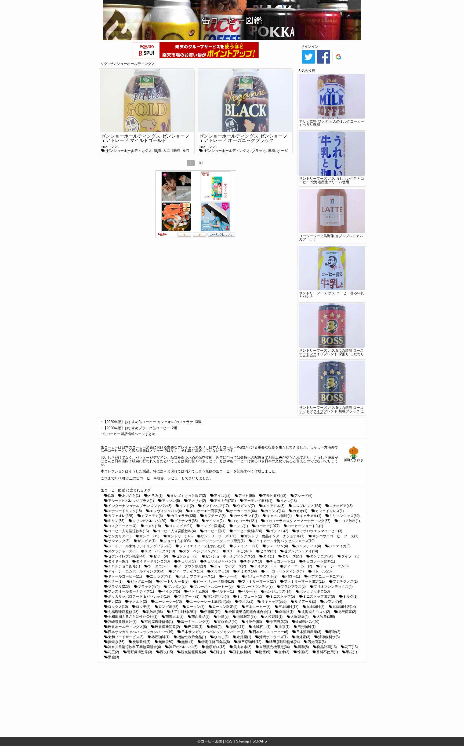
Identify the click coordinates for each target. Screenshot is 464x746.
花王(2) (113, 652)
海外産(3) (303, 637)
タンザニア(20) (321, 556)
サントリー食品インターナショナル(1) (274, 536)
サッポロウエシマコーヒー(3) (319, 531)
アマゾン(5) (171, 501)
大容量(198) (326, 617)
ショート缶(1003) (177, 541)
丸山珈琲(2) (315, 607)
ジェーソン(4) (277, 546)
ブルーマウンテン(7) (257, 587)
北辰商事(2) (347, 612)
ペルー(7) (249, 591)
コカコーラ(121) (244, 521)
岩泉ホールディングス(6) (127, 627)
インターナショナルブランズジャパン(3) (139, 506)
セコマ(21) (268, 551)
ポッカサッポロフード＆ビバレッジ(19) (139, 596)
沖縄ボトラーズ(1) (273, 637)
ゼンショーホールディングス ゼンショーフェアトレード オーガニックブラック (243, 138)
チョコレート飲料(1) (319, 561)
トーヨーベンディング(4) (284, 571)
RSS (229, 741)
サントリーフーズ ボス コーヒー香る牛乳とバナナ (331, 295)
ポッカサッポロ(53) (314, 591)
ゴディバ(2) (279, 531)
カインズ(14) (275, 511)
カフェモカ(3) (152, 516)
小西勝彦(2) (279, 622)
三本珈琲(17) (288, 607)
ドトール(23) (322, 571)
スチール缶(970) (239, 551)
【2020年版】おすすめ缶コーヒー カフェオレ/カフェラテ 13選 (152, 422)
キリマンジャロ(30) (344, 516)
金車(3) (283, 652)
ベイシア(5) (171, 591)
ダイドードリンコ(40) (153, 561)
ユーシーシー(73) (168, 602)
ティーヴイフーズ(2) (230, 566)
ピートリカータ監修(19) (215, 581)
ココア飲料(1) (349, 521)
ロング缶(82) (168, 607)
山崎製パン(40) (307, 622)
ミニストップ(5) (282, 596)
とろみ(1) (155, 496)
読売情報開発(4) (193, 652)
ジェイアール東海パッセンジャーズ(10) (283, 541)
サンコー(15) (149, 536)
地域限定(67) (246, 617)
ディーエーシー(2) (298, 566)
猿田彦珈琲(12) (249, 642)
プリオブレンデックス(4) (333, 587)
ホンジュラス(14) (277, 591)
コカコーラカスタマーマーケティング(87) (297, 521)
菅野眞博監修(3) (139, 652)
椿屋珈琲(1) (160, 637)
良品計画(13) (327, 647)
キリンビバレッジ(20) (149, 521)
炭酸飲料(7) (141, 642)
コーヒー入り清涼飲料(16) (128, 531)
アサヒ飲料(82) (274, 496)
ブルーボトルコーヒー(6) (213, 587)
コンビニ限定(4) (212, 526)
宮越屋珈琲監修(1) (158, 622)
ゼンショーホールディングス (132, 64)
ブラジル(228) (119, 587)
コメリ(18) (152, 526)
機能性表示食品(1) (191, 637)
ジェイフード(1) (245, 546)
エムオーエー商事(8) (206, 511)
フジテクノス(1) (345, 581)
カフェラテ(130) (183, 516)
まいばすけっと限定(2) (188, 496)
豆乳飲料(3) (242, 652)
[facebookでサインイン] (323, 63)
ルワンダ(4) (333, 602)
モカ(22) (114, 602)
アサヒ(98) (246, 496)
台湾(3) (223, 617)
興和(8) (303, 647)
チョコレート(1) (282, 561)
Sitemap (242, 741)
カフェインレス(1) (329, 511)
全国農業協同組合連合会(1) (250, 612)
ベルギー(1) (225, 591)
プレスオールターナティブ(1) (131, 591)
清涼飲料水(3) (329, 637)
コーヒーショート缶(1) (305, 526)
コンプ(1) (240, 526)
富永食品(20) (227, 622)
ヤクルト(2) (138, 602)
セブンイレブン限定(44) (126, 556)
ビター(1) (115, 581)
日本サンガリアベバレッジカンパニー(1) (213, 632)
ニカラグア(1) (160, 576)
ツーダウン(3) (158, 566)
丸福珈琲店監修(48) (123, 612)
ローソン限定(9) (224, 607)
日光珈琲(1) (307, 627)
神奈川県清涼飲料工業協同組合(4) (134, 647)
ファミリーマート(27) (259, 581)
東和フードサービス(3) (125, 637)
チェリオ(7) (187, 561)
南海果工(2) (174, 617)
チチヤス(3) (253, 561)
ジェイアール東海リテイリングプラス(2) (139, 546)
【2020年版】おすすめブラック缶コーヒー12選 (140, 428)
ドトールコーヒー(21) (125, 576)
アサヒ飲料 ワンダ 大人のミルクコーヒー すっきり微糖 (331, 123)
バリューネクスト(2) (261, 576)
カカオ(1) (300, 511)
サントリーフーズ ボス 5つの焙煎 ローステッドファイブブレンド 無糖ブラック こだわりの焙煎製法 (331, 411)
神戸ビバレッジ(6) (183, 647)
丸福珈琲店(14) (344, 607)
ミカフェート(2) (249, 596)
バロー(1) (292, 576)
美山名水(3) (242, 647)
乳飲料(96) (154, 612)
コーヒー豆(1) (214, 531)
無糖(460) (165, 642)
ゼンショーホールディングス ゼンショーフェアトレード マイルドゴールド (145, 138)
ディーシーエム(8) (334, 566)
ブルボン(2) (177, 587)
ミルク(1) (350, 596)
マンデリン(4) (218, 596)
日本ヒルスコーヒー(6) (270, 632)
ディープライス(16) (187, 571)
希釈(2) (216, 627)
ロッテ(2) (143, 607)
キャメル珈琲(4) (279, 516)
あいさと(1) (131, 496)
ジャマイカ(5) (339, 546)
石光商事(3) (317, 642)
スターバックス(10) (159, 551)
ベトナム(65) (198, 591)
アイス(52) (222, 496)
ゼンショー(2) (186, 556)
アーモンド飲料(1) (258, 501)
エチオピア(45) (341, 506)
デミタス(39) (247, 571)
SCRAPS (259, 741)
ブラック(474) (149, 587)
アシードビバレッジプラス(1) (131, 501)
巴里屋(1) (195, 627)
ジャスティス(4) (308, 546)
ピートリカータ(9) (174, 581)
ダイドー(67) (118, 561)
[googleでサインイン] (338, 63)
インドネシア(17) (215, 506)
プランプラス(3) (293, 587)
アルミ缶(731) (225, 501)
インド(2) (186, 506)
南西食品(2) (200, 617)
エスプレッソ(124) (306, 506)
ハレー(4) (230, 576)
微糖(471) (237, 627)
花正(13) (351, 647)
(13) (111, 496)
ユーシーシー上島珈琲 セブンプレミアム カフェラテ (331, 237)
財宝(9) (264, 652)
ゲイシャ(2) (215, 521)
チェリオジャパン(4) (220, 561)
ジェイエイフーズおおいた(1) (202, 546)
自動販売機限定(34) (274, 647)
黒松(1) (351, 652)
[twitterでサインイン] (308, 63)
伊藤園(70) (212, 612)
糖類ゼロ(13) (215, 647)
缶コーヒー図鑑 (209, 741)
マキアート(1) (188, 596)
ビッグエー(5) (141, 581)
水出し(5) (221, 637)
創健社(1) (286, 612)
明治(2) (334, 632)
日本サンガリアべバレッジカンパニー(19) (140, 632)
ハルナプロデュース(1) (197, 576)
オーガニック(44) (243, 511)
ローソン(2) (195, 607)
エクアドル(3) (273, 506)
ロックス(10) (118, 607)
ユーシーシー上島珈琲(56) (210, 602)
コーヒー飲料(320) (247, 531)
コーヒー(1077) (268, 526)
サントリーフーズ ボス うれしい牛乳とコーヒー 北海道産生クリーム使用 (331, 180)
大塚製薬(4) (300, 617)
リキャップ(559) (274, 602)
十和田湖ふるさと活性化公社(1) (132, 617)
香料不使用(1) (327, 652)
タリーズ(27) (292, 556)
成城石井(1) (261, 627)
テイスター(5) (265, 566)
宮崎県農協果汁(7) (122, 622)
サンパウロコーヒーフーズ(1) (335, 536)
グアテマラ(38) (186, 521)
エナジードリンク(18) (125, 511)
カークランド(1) (246, 516)
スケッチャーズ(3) (122, 551)
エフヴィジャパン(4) (166, 511)
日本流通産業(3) (308, 632)
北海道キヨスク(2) (316, 612)
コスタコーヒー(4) (122, 526)
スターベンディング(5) (200, 551)
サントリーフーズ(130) (218, 536)
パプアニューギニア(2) (325, 576)
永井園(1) (244, 637)
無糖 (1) (187, 642)
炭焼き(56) (116, 642)
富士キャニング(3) (195, 622)
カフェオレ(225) (120, 516)
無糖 (271, 151)
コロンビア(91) (180, 526)
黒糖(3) (113, 657)
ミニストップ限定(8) (319, 596)
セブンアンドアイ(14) (301, 551)
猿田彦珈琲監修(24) (284, 642)
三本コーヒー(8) (257, 607)
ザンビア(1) (146, 541)
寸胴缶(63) (253, 622)
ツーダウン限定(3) (191, 566)
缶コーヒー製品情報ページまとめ (129, 434)
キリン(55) (116, 521)
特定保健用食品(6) (215, 642)
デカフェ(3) (220, 571)
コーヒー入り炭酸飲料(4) (176, 531)
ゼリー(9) (160, 556)
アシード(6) (303, 496)
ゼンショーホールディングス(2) (230, 556)
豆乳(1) (219, 652)
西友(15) (166, 652)
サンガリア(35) (119, 536)
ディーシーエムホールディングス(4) (136, 571)
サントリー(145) (180, 536)
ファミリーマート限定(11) (304, 581)
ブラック (259, 151)
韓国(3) (302, 652)
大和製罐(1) (273, 617)
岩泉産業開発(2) (167, 627)
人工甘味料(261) (183, 612)
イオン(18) (288, 501)
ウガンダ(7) (246, 506)
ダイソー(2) (350, 556)
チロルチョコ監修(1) (124, 566)
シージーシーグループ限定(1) (222, 541)
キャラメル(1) (310, 516)
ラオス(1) (246, 602)
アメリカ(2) (197, 501)
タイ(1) (268, 556)
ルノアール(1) (305, 602)
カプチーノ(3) (215, 516)
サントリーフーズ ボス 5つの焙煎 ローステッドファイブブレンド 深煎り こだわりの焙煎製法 (331, 353)
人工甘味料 (171, 151)
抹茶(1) (283, 627)
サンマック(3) (118, 541)
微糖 (157, 151)
